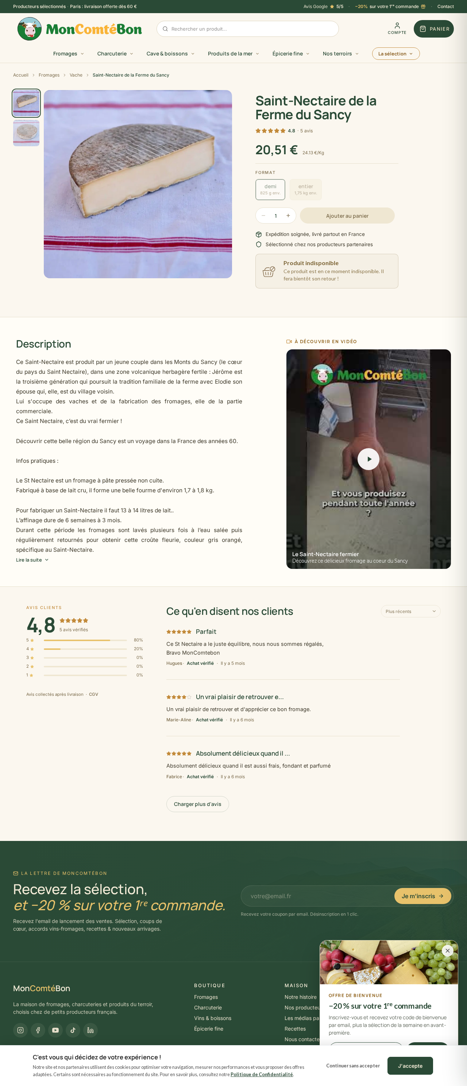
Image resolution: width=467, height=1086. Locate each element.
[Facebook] (38, 1030)
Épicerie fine (208, 1028)
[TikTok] (73, 1030)
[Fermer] (448, 951)
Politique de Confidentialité (262, 1074)
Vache (76, 75)
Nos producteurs (305, 1007)
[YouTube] (55, 1030)
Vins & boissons (212, 1018)
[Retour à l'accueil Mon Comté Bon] (79, 28)
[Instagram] (20, 1030)
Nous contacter (303, 1039)
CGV (93, 694)
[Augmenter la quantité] (288, 215)
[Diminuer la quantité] (263, 215)
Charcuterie (208, 1007)
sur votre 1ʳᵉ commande (387, 6)
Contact (445, 6)
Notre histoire (301, 997)
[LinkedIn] (90, 1030)
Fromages (49, 75)
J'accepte (410, 1066)
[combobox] (248, 29)
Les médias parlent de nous (317, 1018)
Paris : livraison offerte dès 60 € (103, 6)
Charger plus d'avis (197, 803)
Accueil (20, 75)
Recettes (295, 1028)
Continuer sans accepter (353, 1065)
